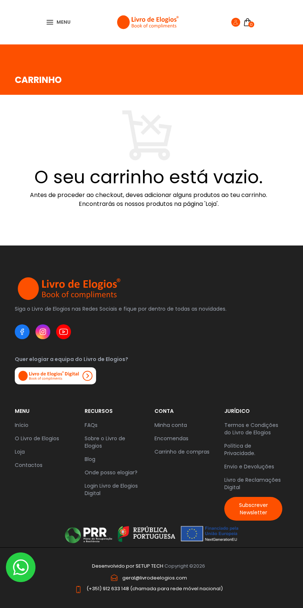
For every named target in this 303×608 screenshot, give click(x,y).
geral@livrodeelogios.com (154, 577)
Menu (22, 411)
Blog (90, 459)
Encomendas (171, 438)
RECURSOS (99, 411)
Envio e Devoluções (249, 466)
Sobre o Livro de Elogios (105, 442)
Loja (20, 451)
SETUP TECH (149, 565)
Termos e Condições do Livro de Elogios (251, 428)
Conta (164, 411)
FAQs (91, 425)
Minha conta (170, 425)
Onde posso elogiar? (111, 472)
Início (21, 425)
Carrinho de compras (182, 451)
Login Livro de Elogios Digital (111, 489)
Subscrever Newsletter (253, 508)
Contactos (28, 465)
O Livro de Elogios (37, 438)
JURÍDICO (237, 411)
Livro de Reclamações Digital (252, 483)
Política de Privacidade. (239, 449)
